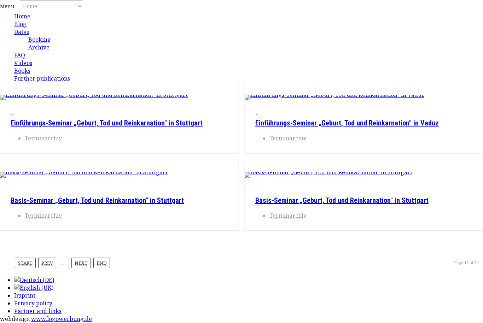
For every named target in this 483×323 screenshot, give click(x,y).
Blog (20, 24)
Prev (47, 263)
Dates (21, 32)
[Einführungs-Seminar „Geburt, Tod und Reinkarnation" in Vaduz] (364, 97)
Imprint (24, 295)
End (102, 263)
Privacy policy (33, 303)
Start (25, 263)
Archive (39, 47)
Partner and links (38, 311)
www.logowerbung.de (61, 319)
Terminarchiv (43, 138)
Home (22, 16)
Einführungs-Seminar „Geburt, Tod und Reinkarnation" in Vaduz (347, 123)
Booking (39, 39)
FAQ (19, 55)
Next (81, 263)
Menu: (8, 6)
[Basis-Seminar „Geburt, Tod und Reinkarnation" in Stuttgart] (119, 175)
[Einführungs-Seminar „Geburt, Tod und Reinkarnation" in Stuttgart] (119, 97)
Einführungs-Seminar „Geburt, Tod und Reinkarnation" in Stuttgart (107, 123)
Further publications (42, 78)
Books (22, 71)
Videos (23, 63)
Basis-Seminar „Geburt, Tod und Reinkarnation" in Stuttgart (97, 200)
